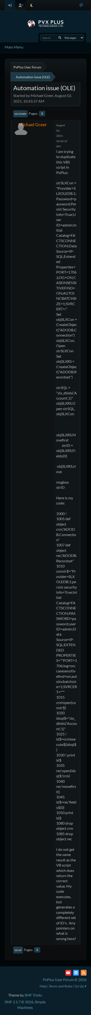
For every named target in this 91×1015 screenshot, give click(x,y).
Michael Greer (32, 124)
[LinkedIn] (76, 973)
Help (43, 986)
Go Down (20, 113)
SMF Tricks (33, 995)
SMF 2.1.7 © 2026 (19, 1002)
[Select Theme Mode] (31, 5)
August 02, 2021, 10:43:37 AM (61, 136)
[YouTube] (68, 973)
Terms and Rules (60, 986)
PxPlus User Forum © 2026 (65, 979)
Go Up (17, 950)
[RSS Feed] (84, 973)
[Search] (59, 37)
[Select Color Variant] (81, 5)
